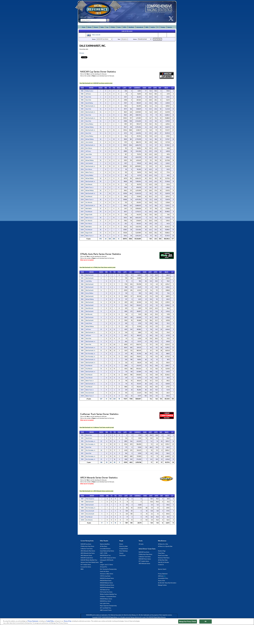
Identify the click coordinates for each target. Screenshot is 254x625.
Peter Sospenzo (90, 498)
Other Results (104, 541)
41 (106, 399)
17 (100, 100)
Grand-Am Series (104, 571)
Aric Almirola (89, 202)
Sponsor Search (162, 569)
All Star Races (103, 546)
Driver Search (87, 17)
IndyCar (153, 27)
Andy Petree (89, 323)
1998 (82, 100)
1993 (82, 314)
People (121, 541)
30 (100, 211)
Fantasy (163, 27)
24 (100, 121)
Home (83, 27)
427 (101, 399)
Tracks (102, 27)
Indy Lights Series (104, 603)
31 (101, 347)
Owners (96, 27)
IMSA (147, 27)
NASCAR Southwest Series (107, 585)
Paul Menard (89, 184)
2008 (82, 220)
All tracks (141, 544)
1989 (82, 296)
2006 (82, 193)
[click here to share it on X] (172, 18)
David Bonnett (89, 308)
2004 (82, 163)
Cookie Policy (50, 621)
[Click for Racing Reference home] (127, 11)
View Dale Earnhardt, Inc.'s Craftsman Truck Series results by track (96, 427)
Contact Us (161, 564)
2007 (82, 202)
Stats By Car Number (163, 562)
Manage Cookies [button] (162, 585)
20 (101, 441)
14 (118, 238)
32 (100, 133)
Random (169, 27)
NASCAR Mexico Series (106, 599)
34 (100, 109)
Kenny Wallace (89, 124)
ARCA (124, 27)
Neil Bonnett (89, 314)
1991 (82, 305)
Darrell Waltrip (89, 103)
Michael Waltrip (90, 127)
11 (100, 142)
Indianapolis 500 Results (106, 560)
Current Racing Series (87, 541)
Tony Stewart (89, 377)
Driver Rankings (123, 551)
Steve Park (88, 97)
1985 (82, 278)
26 (101, 335)
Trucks (119, 27)
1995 (82, 329)
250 (114, 238)
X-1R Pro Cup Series (105, 576)
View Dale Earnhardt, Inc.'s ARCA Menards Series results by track (96, 491)
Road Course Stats (163, 555)
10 (100, 208)
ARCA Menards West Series (88, 551)
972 (101, 238)
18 (119, 399)
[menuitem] (167, 576)
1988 (82, 290)
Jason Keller (89, 154)
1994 (82, 320)
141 (110, 399)
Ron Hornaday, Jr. (90, 353)
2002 (82, 130)
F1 (157, 27)
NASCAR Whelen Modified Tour (89, 560)
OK (205, 621)
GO (108, 20)
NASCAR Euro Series (105, 601)
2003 (82, 142)
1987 (82, 287)
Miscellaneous (162, 541)
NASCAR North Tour (105, 555)
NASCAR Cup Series (86, 544)
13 (100, 103)
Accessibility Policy (163, 578)
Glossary (81, 53)
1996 (82, 91)
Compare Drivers (123, 548)
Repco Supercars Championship (108, 605)
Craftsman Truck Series (87, 548)
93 (114, 462)
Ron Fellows (89, 148)
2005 (82, 181)
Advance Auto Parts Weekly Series (90, 562)
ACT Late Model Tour (105, 608)
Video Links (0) (95, 35)
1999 (82, 106)
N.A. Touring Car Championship (108, 569)
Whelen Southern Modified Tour (108, 594)
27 (101, 456)
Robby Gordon (89, 91)
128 (110, 238)
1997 (82, 97)
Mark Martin (89, 208)
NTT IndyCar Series (86, 564)
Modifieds (131, 27)
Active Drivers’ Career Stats (147, 549)
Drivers (89, 27)
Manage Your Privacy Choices (187, 621)
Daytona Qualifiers (105, 544)
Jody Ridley (89, 281)
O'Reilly (113, 27)
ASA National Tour (105, 589)
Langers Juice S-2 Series (106, 564)
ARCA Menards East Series (88, 553)
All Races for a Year (163, 544)
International (139, 27)
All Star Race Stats (163, 560)
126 (101, 462)
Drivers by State (123, 546)
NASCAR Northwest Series (107, 587)
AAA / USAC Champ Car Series (108, 557)
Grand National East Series (107, 551)
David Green (89, 438)
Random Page (161, 551)
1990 (82, 302)
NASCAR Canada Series (87, 557)
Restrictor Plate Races (163, 557)
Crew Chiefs (122, 555)
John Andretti (89, 142)
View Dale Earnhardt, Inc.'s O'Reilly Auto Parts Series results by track (97, 267)
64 (110, 462)
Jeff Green (88, 94)
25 (101, 329)
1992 (82, 308)
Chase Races (161, 553)
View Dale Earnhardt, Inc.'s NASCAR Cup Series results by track (95, 83)
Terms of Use (161, 580)
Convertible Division (105, 548)
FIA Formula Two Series (106, 592)
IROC (101, 562)
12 (100, 124)
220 (114, 399)
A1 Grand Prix (103, 567)
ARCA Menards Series (86, 555)
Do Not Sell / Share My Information (167, 583)
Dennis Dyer (89, 435)
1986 (82, 284)
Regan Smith (89, 214)
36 (100, 118)
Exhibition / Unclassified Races (108, 596)
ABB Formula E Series (106, 610)
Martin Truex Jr (89, 172)
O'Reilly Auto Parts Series (87, 546)
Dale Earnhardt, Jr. (90, 106)
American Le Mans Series (106, 573)
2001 (82, 118)
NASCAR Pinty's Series (145, 559)
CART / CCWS (103, 553)
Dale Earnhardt (89, 275)
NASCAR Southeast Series (107, 578)
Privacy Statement (162, 573)
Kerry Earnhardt (90, 392)
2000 (82, 112)
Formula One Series (86, 567)
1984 (82, 275)
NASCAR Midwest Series (106, 583)
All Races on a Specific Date (165, 546)
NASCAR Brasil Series (105, 580)
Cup (107, 27)
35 (101, 368)
